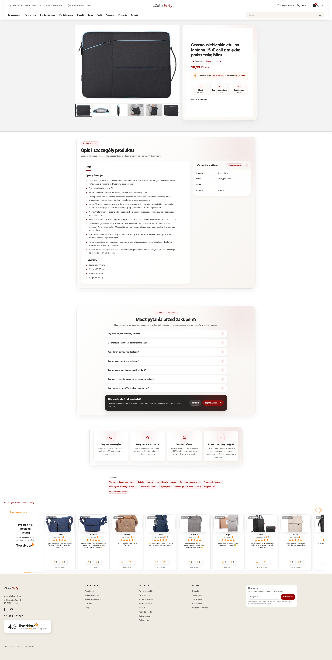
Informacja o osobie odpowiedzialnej (19, 502)
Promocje (122, 15)
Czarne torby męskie (126, 482)
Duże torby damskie (145, 482)
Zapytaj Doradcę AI (213, 403)
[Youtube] (11, 609)
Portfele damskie (47, 15)
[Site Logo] (162, 5)
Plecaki (80, 15)
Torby (90, 15)
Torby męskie (30, 15)
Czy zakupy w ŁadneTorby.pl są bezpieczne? (128, 388)
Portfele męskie (66, 15)
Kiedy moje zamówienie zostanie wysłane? (127, 343)
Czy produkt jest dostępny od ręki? (124, 334)
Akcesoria (110, 15)
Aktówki (112, 482)
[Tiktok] (18, 609)
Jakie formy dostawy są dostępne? (123, 352)
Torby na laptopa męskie (206, 487)
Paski (99, 15)
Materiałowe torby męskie (166, 482)
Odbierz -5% (288, 597)
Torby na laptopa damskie (183, 487)
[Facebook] (4, 609)
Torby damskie (14, 15)
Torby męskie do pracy (212, 482)
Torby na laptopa (164, 487)
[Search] (320, 15)
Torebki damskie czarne (118, 492)
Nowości (134, 15)
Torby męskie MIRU (147, 487)
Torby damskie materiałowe (190, 482)
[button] (76, 64)
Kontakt (195, 403)
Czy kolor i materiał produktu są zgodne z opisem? (131, 379)
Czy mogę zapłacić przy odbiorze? (124, 361)
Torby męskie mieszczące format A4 (122, 487)
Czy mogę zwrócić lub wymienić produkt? (127, 370)
